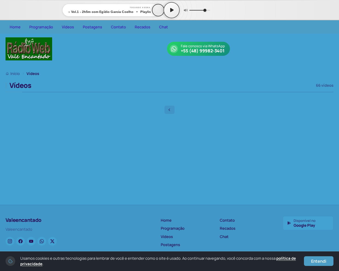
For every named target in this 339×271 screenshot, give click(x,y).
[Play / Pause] (172, 10)
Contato (118, 27)
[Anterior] (169, 110)
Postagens (92, 27)
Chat (163, 27)
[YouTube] (31, 241)
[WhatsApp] (41, 241)
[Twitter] (52, 241)
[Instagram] (10, 241)
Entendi (318, 261)
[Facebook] (20, 241)
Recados (142, 27)
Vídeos (68, 27)
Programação (41, 27)
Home (15, 27)
